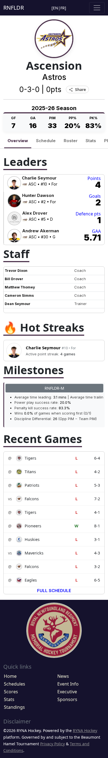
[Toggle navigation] (97, 7)
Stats (91, 140)
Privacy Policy (52, 743)
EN (55, 8)
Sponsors (67, 699)
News (63, 676)
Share (77, 90)
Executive (67, 692)
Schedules (14, 684)
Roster (71, 140)
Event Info (68, 684)
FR (62, 8)
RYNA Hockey (85, 730)
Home (10, 676)
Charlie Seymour (51, 347)
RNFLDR (13, 7)
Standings (14, 707)
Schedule (46, 140)
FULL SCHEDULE (54, 590)
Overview (17, 140)
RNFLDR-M (54, 388)
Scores (11, 692)
